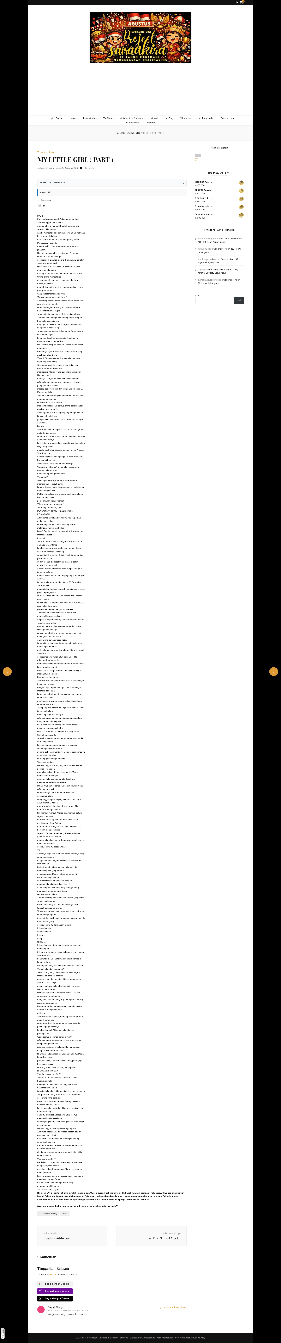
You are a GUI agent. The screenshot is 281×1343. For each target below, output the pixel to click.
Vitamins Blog (45, 152)
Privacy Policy (132, 122)
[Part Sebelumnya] (7, 671)
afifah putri (48, 168)
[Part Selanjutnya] (273, 671)
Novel (64, 1213)
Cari (197, 295)
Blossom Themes (155, 1337)
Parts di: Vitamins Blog (53, 182)
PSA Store (108, 118)
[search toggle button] (237, 2)
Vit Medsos (185, 118)
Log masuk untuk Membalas (172, 1307)
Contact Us (226, 118)
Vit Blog (169, 118)
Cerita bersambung (48, 1213)
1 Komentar (89, 168)
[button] (44, 200)
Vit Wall (154, 118)
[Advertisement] (140, 93)
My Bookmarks (206, 118)
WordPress (185, 1337)
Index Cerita (89, 118)
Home (73, 118)
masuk (52, 1274)
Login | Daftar (55, 118)
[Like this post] (39, 206)
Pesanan (151, 122)
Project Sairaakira (100, 1337)
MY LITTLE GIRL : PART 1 (198, 159)
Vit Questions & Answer (132, 118)
